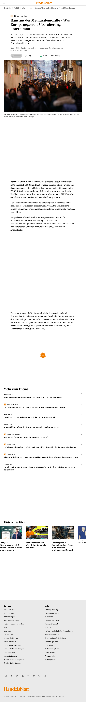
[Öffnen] (78, 63)
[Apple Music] (39, 675)
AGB (5, 627)
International (27, 8)
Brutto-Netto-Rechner (12, 663)
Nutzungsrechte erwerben (14, 624)
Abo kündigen (9, 617)
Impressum (8, 631)
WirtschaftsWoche (52, 613)
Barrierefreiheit (10, 642)
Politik (16, 8)
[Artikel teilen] (26, 56)
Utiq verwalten (9, 652)
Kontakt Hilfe (9, 613)
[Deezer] (44, 675)
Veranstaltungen (10, 656)
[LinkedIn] (22, 675)
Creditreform (50, 652)
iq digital (48, 627)
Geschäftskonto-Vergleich (14, 659)
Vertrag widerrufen (11, 620)
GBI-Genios (49, 645)
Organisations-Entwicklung (55, 638)
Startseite (7, 8)
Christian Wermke (56, 48)
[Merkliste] (34, 56)
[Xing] (28, 675)
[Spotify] (33, 675)
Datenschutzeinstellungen (14, 649)
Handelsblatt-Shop (52, 620)
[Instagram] (17, 675)
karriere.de (49, 617)
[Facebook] (11, 675)
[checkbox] (34, 56)
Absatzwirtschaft (51, 624)
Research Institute (52, 634)
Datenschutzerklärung (12, 645)
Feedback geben (10, 609)
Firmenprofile (50, 659)
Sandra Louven (26, 48)
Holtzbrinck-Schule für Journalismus (59, 631)
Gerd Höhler (15, 48)
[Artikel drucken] (30, 56)
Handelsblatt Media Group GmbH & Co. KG (52, 696)
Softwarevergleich (52, 649)
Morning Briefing (51, 609)
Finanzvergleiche (51, 642)
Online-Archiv (9, 634)
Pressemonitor (50, 656)
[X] (6, 675)
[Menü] (4, 3)
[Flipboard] (50, 675)
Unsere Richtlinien (11, 638)
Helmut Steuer (39, 48)
